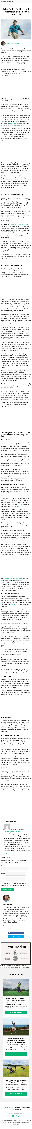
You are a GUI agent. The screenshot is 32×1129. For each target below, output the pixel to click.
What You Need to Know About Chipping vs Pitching (16, 1081)
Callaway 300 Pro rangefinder (13, 579)
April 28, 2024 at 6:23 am (12, 831)
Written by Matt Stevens (13, 43)
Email (3, 879)
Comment (4, 866)
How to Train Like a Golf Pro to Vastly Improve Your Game (16, 999)
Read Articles (9, 1107)
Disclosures (26, 1107)
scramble (14, 604)
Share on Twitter (17, 936)
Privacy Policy (17, 1109)
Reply (5, 854)
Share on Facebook (17, 933)
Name (3, 874)
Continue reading (16, 1012)
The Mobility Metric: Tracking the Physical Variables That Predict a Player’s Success (16, 1040)
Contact (17, 1107)
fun (25, 771)
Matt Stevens (7, 904)
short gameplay (15, 123)
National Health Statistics (20, 224)
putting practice (14, 506)
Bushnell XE (4, 588)
